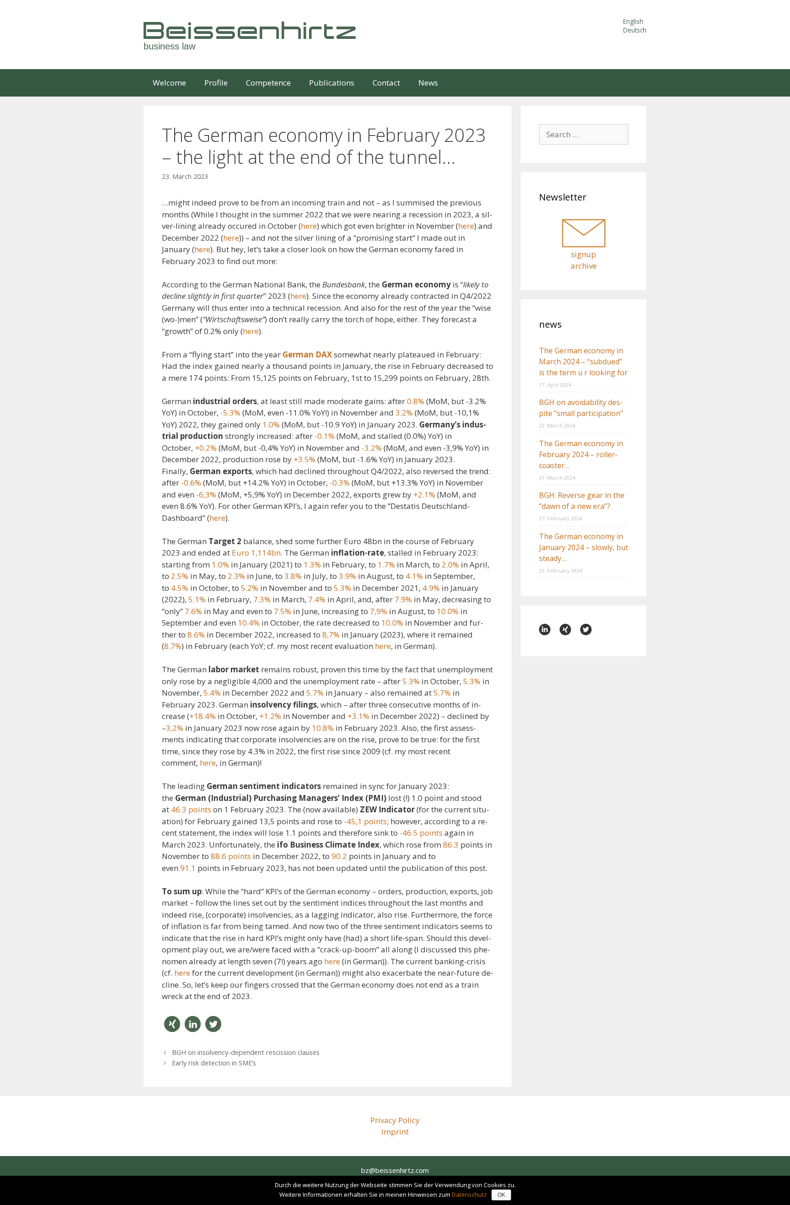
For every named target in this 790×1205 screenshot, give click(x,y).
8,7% (331, 634)
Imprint (395, 1131)
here (309, 226)
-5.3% (230, 412)
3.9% (347, 576)
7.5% (282, 611)
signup (583, 254)
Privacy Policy (395, 1120)
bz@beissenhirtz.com (395, 1170)
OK (501, 1195)
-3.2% (372, 448)
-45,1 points (365, 821)
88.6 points (231, 856)
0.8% (415, 401)
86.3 (451, 844)
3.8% (293, 576)
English (633, 21)
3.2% (404, 412)
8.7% (172, 646)
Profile (216, 82)
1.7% (386, 564)
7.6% (193, 611)
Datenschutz (469, 1194)
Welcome (169, 82)
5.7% (315, 692)
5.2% (249, 588)
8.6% (196, 634)
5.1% (197, 599)
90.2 (339, 856)
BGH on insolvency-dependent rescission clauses (246, 1052)
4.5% (179, 588)
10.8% (323, 728)
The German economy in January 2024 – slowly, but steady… (583, 547)
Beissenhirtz (251, 30)
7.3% (262, 599)
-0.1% (325, 436)
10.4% (249, 622)
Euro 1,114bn (256, 552)
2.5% (179, 576)
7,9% (378, 611)
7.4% (317, 599)
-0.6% (191, 482)
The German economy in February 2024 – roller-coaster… (581, 454)
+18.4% (202, 716)
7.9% (403, 599)
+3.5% (304, 459)
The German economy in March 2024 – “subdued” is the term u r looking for (583, 362)
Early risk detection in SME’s (214, 1063)
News (428, 82)
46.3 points (191, 809)
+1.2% (270, 716)
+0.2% (206, 448)
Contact (386, 82)
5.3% (342, 588)
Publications (331, 82)
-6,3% (206, 494)
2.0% (450, 564)
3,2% (174, 728)
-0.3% (340, 482)
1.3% (312, 564)
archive (584, 265)
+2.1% (424, 494)
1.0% (271, 424)
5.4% (212, 692)
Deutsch (634, 30)
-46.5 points (421, 832)
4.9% (431, 588)
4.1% (414, 576)
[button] (172, 1024)
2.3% (236, 576)
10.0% (448, 611)
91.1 (188, 868)
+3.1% (358, 716)
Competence (268, 82)
